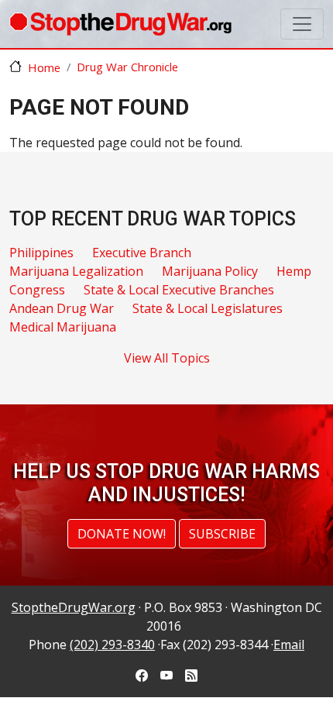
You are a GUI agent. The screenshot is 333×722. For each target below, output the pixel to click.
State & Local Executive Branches (179, 289)
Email (288, 644)
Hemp (293, 271)
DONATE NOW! (121, 533)
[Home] (120, 24)
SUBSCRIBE (222, 533)
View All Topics (167, 357)
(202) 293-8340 (112, 644)
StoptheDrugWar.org (74, 607)
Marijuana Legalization (76, 271)
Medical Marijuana (62, 326)
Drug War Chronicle (127, 66)
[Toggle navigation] (302, 24)
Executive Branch (141, 252)
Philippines (41, 252)
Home (44, 67)
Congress (37, 289)
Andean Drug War (61, 308)
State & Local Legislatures (207, 308)
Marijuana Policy (210, 271)
